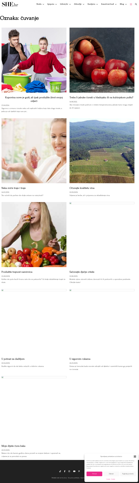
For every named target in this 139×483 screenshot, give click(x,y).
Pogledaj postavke (128, 474)
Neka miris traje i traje (14, 188)
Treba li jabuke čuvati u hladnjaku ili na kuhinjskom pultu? (101, 97)
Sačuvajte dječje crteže (82, 271)
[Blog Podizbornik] (126, 4)
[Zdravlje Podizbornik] (83, 4)
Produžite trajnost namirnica (17, 271)
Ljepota (50, 4)
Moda (38, 4)
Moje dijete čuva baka (13, 445)
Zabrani (111, 474)
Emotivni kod (107, 4)
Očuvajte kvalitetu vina (82, 188)
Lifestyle (64, 4)
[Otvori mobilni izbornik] (131, 4)
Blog (122, 4)
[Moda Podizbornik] (43, 4)
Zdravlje (78, 4)
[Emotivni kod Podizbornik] (116, 4)
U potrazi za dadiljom (13, 358)
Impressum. (83, 478)
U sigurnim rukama (80, 358)
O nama (108, 479)
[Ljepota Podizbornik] (56, 4)
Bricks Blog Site (69, 465)
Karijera (91, 4)
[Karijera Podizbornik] (97, 4)
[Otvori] (136, 4)
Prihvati (94, 474)
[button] (135, 456)
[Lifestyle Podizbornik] (70, 4)
